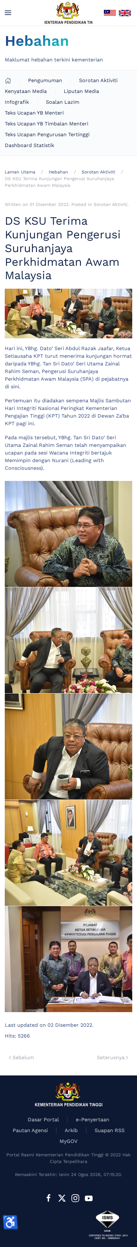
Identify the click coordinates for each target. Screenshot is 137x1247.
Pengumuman (45, 80)
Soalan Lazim (62, 102)
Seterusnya (111, 1057)
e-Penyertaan (92, 1120)
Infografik (17, 102)
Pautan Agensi (30, 1130)
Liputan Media (81, 91)
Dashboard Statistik (29, 145)
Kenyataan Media (26, 91)
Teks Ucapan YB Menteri (34, 113)
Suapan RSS (110, 1130)
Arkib (71, 1130)
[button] (8, 12)
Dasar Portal (43, 1120)
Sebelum (23, 1057)
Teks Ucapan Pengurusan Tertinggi (47, 134)
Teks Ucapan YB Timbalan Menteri (46, 124)
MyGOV (68, 1141)
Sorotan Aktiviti (98, 80)
